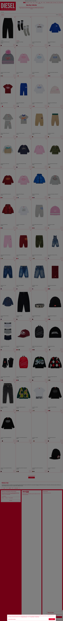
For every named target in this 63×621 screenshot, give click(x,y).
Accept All (51, 619)
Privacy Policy (32, 616)
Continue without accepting (12, 619)
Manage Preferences (24, 616)
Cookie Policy (37, 616)
